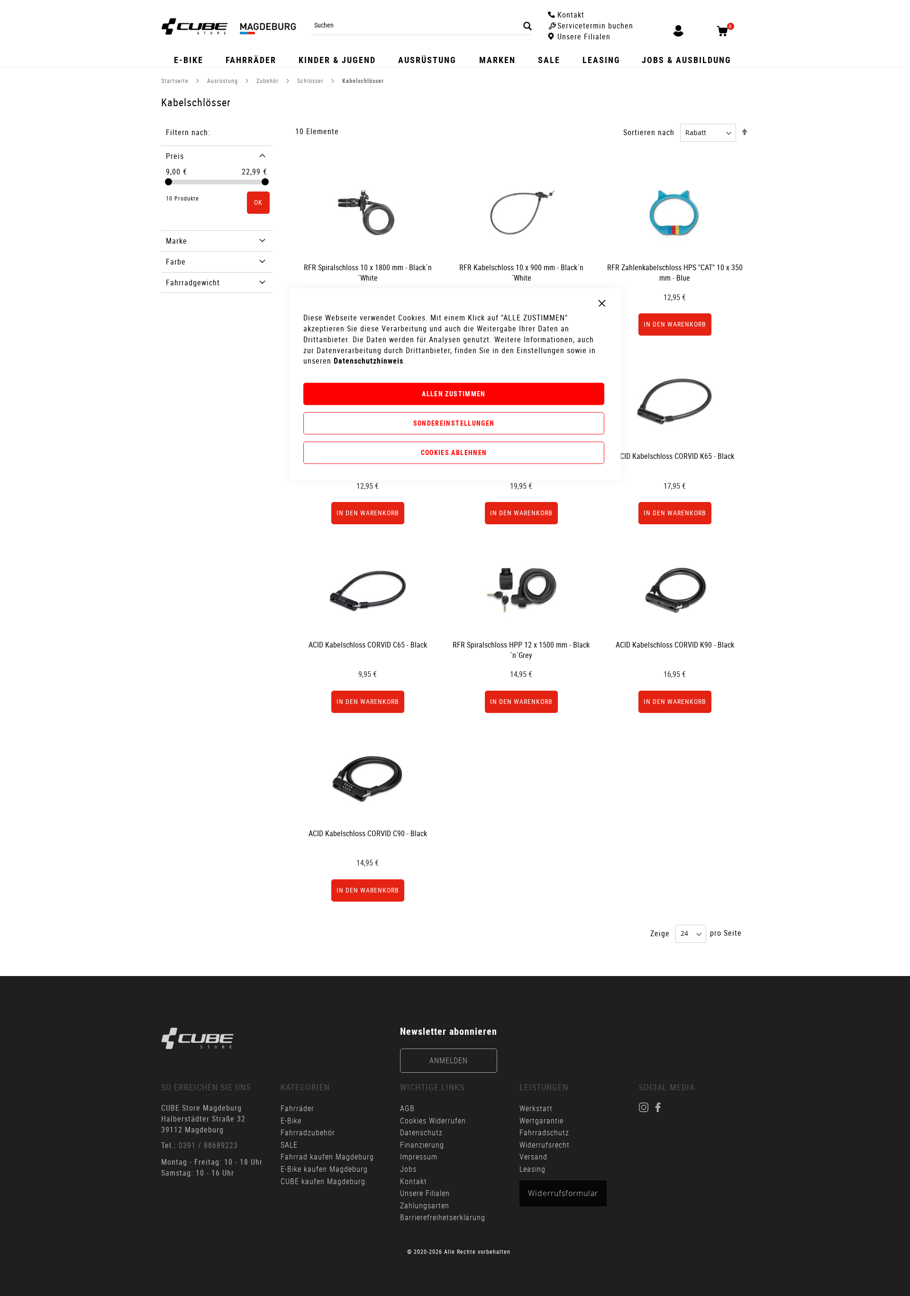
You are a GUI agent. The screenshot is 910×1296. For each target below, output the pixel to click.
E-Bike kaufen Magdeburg (324, 1169)
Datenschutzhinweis (368, 361)
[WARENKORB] (725, 31)
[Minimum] (168, 181)
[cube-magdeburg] (197, 1038)
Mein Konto (678, 31)
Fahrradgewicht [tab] (193, 282)
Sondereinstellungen (454, 423)
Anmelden (448, 1060)
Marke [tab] (176, 241)
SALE (289, 1145)
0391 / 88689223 (208, 1145)
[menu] (455, 60)
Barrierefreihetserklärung (442, 1217)
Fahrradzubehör (308, 1132)
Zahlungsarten (424, 1205)
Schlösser (311, 80)
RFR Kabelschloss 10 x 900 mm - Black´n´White (521, 272)
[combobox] (420, 25)
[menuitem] (189, 60)
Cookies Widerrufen (433, 1120)
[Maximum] (265, 181)
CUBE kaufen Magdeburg (323, 1181)
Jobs (408, 1169)
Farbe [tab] (176, 261)
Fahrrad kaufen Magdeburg (327, 1156)
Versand (533, 1156)
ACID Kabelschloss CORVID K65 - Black (675, 456)
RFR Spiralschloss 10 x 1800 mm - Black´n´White (368, 272)
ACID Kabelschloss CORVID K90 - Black (675, 644)
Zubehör (268, 80)
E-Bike (291, 1120)
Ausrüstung (223, 80)
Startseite (176, 80)
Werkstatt (537, 1108)
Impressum (418, 1156)
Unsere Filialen (425, 1193)
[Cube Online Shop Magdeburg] (228, 26)
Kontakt (413, 1181)
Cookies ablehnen (454, 451)
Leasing (532, 1169)
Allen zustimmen (453, 393)
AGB (407, 1108)
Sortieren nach (648, 132)
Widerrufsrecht (544, 1145)
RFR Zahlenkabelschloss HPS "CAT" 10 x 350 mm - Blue (675, 272)
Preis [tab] (175, 156)
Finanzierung (422, 1145)
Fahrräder (297, 1108)
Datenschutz (421, 1132)
